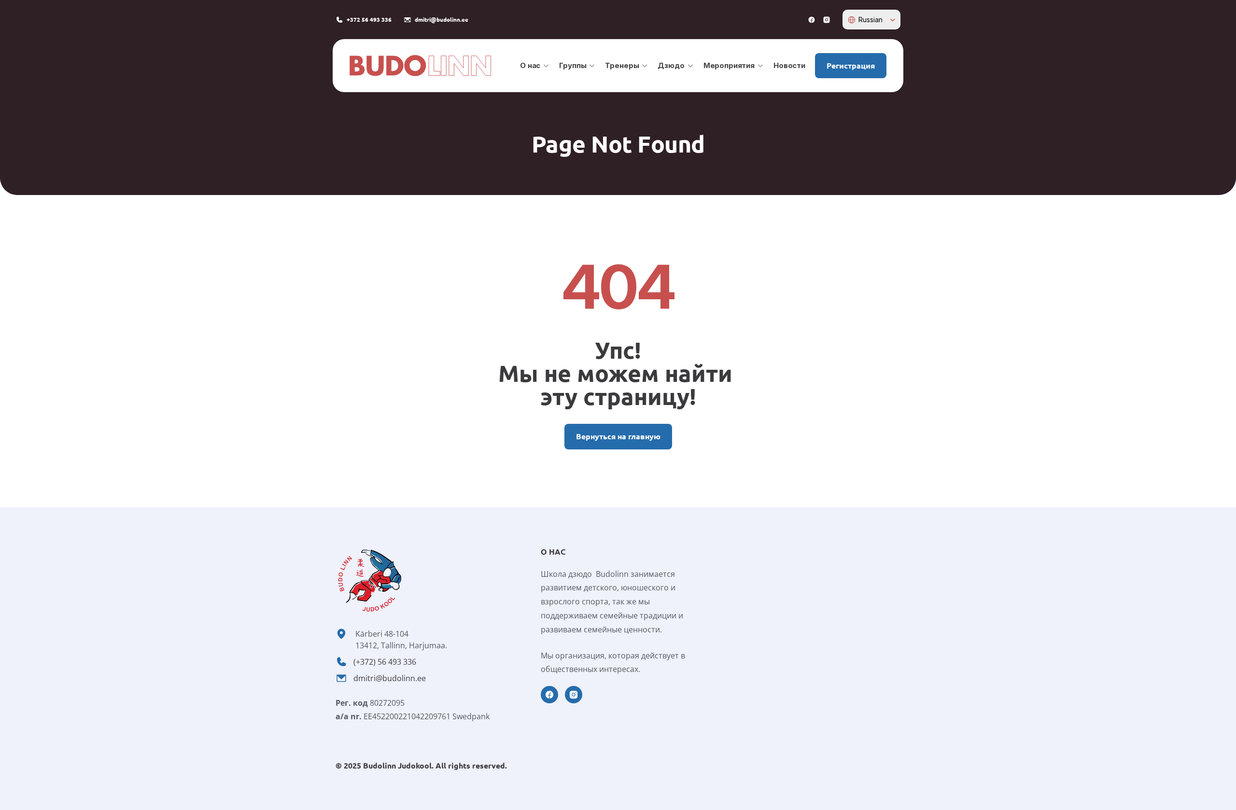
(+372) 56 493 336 (384, 661)
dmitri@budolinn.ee (389, 678)
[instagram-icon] (826, 20)
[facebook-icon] (811, 20)
